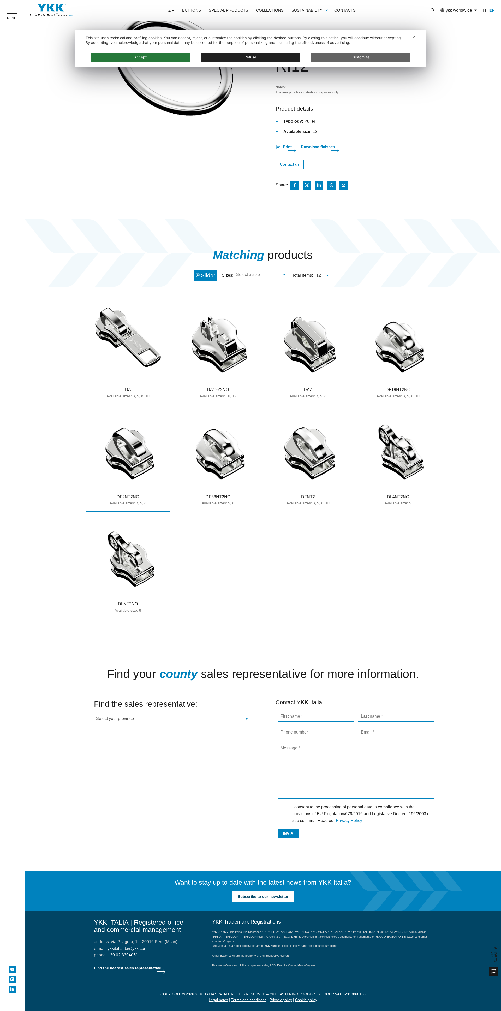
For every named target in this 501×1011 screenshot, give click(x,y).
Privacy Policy (349, 820)
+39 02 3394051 (123, 955)
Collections (270, 10)
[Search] (429, 10)
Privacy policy (281, 1000)
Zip (171, 10)
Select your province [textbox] (115, 718)
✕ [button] (413, 37)
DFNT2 (308, 497)
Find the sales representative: (145, 704)
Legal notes (218, 1000)
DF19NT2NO (398, 389)
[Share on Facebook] (294, 185)
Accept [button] (140, 57)
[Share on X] (307, 185)
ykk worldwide (459, 10)
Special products (228, 10)
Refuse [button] (250, 57)
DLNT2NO (128, 604)
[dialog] (250, 48)
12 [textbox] (318, 275)
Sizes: (227, 275)
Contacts (345, 10)
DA (128, 389)
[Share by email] (343, 185)
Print (287, 147)
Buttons (191, 10)
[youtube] (12, 969)
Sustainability (307, 10)
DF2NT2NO (128, 497)
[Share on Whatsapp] (331, 185)
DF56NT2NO (218, 497)
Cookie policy (306, 1000)
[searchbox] (260, 275)
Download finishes (318, 147)
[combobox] (261, 275)
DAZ (308, 389)
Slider (208, 275)
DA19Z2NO (218, 389)
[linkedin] (12, 989)
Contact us (290, 164)
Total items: (302, 275)
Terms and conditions (248, 1000)
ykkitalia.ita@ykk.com (127, 948)
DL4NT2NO (398, 497)
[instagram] (12, 979)
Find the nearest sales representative (127, 968)
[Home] (51, 10)
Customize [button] (360, 57)
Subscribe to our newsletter (263, 896)
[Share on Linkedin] (319, 185)
